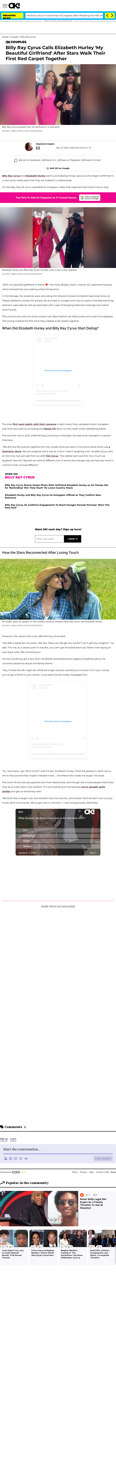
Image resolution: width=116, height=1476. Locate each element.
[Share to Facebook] (30, 160)
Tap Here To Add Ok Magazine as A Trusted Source (46, 197)
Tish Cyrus (52, 456)
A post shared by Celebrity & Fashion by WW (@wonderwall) (58, 754)
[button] (5, 6)
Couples (14, 36)
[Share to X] (49, 160)
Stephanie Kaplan (45, 144)
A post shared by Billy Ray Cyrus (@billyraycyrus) (58, 400)
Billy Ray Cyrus (28, 36)
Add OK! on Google (59, 168)
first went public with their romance (34, 424)
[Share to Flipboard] (68, 160)
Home (5, 36)
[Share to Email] (91, 160)
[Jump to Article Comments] (16, 160)
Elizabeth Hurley (36, 175)
